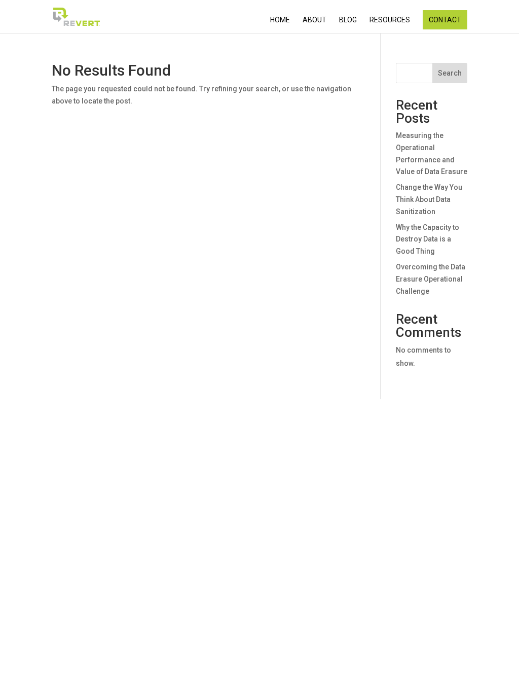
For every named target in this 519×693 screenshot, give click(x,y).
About (314, 20)
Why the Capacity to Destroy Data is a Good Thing (427, 239)
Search (450, 73)
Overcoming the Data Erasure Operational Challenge (430, 279)
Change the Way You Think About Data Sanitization (429, 199)
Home (280, 20)
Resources (389, 20)
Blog (348, 20)
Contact (445, 20)
